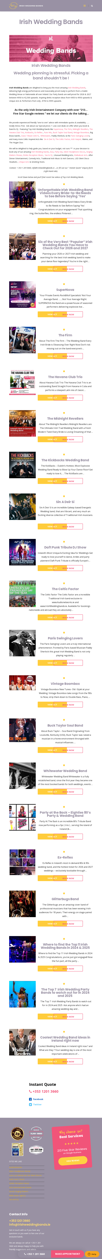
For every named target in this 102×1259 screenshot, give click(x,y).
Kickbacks (29, 132)
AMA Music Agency (17, 1195)
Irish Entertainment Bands (20, 1187)
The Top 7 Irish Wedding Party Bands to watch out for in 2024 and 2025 (65, 992)
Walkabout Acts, (81, 155)
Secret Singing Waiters (18, 1191)
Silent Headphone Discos (74, 152)
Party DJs (59, 152)
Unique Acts (24, 162)
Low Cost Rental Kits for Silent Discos (25, 1175)
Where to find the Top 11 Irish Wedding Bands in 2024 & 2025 (65, 946)
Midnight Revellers (80, 129)
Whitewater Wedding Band (65, 771)
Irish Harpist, (76, 139)
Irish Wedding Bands (77, 87)
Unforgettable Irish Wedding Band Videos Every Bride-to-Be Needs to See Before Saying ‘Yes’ (65, 193)
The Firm (68, 129)
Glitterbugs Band (65, 899)
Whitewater (45, 136)
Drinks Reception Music (33, 155)
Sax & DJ (48, 155)
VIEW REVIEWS (73, 1160)
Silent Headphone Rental (19, 1171)
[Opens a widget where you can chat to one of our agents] (92, 1254)
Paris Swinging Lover (80, 136)
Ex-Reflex (38, 132)
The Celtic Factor (62, 139)
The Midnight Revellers (65, 418)
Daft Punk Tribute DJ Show (65, 547)
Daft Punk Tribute (16, 1179)
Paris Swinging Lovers (65, 638)
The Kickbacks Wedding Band (65, 460)
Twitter (37, 1104)
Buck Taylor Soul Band (62, 132)
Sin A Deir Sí (49, 139)
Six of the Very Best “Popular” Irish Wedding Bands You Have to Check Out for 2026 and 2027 (65, 245)
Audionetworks (15, 1167)
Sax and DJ (13, 1199)
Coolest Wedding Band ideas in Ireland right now (65, 1039)
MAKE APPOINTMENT (67, 1253)
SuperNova (65, 289)
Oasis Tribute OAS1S (30, 136)
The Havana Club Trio (65, 377)
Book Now (68, 221)
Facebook (38, 1099)
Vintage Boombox (81, 132)
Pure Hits (48, 132)
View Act (52, 221)
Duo (52, 152)
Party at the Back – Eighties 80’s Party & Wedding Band (65, 814)
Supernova (58, 129)
